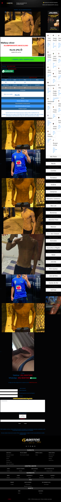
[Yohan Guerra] (53, 129)
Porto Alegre (46, 484)
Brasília (20, 470)
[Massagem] (48, 87)
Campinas (8, 456)
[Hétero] (48, 120)
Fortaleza (18, 477)
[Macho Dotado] (48, 57)
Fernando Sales (51, 102)
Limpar (25, 423)
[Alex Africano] (48, 72)
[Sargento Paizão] (53, 41)
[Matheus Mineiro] (59, 106)
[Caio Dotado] (48, 137)
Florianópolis (27, 484)
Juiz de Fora (51, 460)
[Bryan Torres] (59, 123)
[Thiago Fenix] (53, 112)
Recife (29, 477)
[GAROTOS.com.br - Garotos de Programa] (9, 3)
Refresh (23, 418)
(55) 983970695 (12, 69)
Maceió (52, 477)
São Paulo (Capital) (10, 454)
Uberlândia (51, 456)
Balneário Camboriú (28, 486)
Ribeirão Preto (9, 462)
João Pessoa (41, 477)
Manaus (40, 493)
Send (20, 423)
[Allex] (53, 78)
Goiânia (8, 470)
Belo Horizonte (51, 454)
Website (21, 396)
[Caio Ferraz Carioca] (53, 60)
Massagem (51, 85)
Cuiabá (34, 470)
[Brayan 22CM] (53, 146)
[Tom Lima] (48, 41)
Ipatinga (50, 458)
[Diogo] (59, 58)
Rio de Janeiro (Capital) (24, 454)
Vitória (36, 454)
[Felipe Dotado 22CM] (53, 95)
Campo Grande (49, 470)
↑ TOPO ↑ (9, 499)
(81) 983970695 (11, 66)
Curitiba (12, 484)
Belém (19, 493)
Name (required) (22, 390)
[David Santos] (59, 41)
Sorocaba (8, 460)
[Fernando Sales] (48, 104)
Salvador (8, 477)
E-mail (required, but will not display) (27, 393)
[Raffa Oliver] (59, 73)
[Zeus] (59, 90)
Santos (7, 458)
